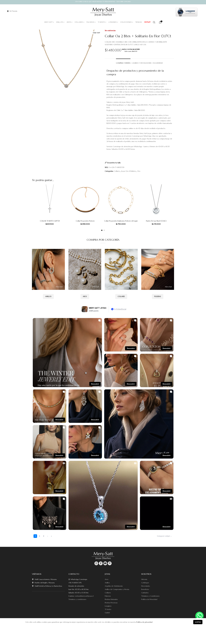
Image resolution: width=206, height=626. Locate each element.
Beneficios (145, 589)
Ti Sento (108, 609)
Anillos (107, 583)
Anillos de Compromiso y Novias (117, 589)
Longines (108, 606)
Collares (117, 171)
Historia (144, 579)
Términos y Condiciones (150, 596)
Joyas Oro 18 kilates (128, 171)
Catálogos (145, 583)
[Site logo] (103, 12)
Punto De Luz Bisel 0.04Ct (156, 221)
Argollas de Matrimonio (114, 586)
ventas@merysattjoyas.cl (84, 596)
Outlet (107, 613)
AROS (85, 296)
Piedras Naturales (111, 599)
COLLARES (121, 296)
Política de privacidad (144, 622)
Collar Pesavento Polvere (85, 221)
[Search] (154, 22)
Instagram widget (163, 536)
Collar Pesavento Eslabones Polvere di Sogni (120, 221)
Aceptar (198, 622)
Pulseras (108, 596)
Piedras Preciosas (111, 603)
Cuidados (145, 593)
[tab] (123, 62)
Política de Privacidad (149, 599)
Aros (106, 579)
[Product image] (50, 201)
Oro (138, 171)
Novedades (145, 586)
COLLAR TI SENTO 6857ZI (50, 221)
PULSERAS (157, 296)
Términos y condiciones (77, 599)
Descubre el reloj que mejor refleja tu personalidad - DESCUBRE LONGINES (103, 1)
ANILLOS (48, 296)
